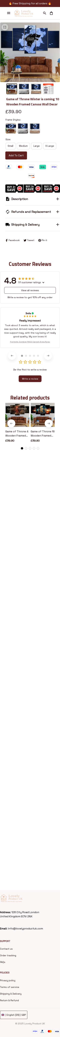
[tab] (22, 356)
